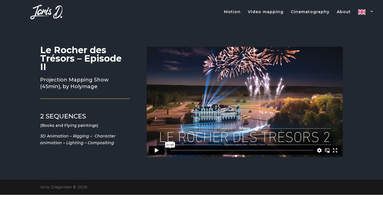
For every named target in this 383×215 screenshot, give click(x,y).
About (344, 12)
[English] (366, 16)
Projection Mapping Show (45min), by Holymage (74, 83)
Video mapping (265, 12)
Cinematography (310, 12)
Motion (232, 12)
